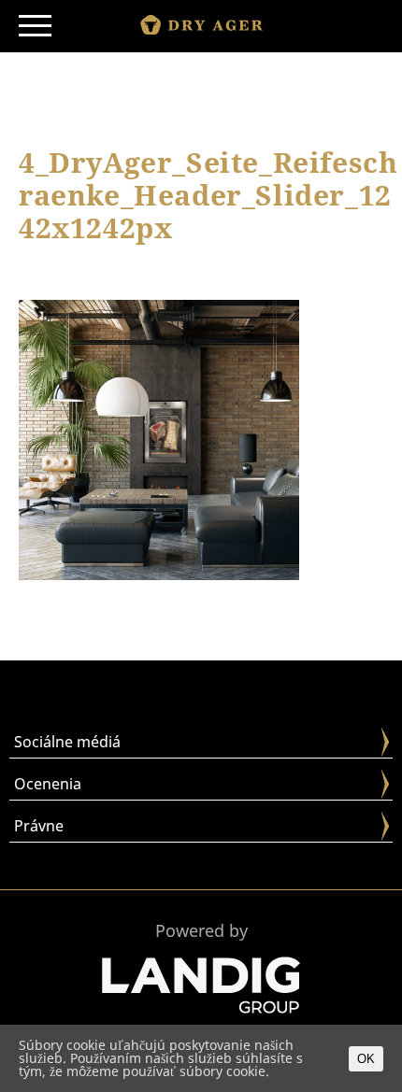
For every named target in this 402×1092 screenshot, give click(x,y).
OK (366, 1059)
